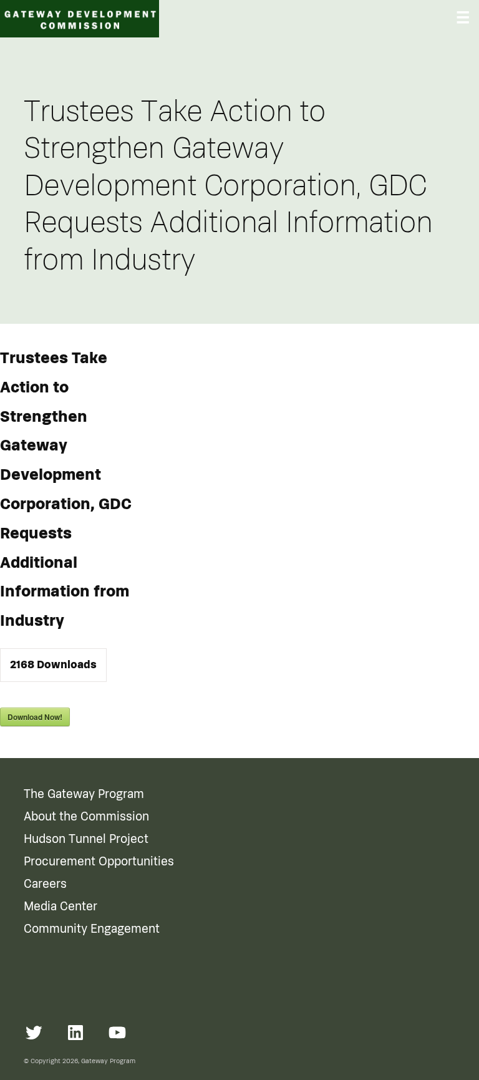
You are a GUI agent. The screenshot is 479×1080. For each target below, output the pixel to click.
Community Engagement (92, 929)
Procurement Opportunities (99, 861)
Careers (45, 884)
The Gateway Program (84, 794)
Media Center (60, 906)
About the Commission (86, 816)
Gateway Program (108, 1061)
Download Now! (34, 716)
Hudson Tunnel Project (86, 839)
